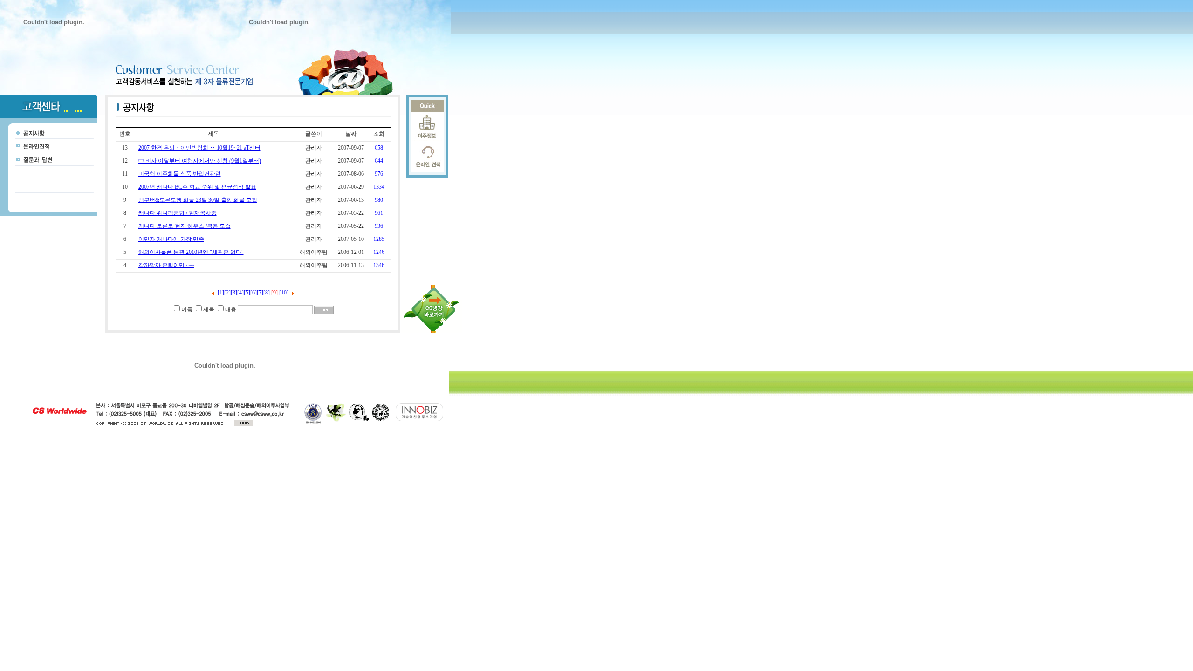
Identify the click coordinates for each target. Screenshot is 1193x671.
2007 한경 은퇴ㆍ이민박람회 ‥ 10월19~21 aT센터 (199, 147)
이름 (186, 309)
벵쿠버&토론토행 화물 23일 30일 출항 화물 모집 (197, 200)
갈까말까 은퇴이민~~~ (166, 265)
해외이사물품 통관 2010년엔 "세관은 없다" (191, 252)
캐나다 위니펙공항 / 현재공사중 (177, 213)
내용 (230, 309)
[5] (247, 292)
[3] (234, 292)
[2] (227, 292)
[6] (253, 292)
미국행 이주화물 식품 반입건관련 (179, 174)
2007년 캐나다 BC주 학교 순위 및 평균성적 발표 (197, 187)
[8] (266, 292)
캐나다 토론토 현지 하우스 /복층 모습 (184, 226)
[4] (240, 292)
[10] (283, 292)
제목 (208, 309)
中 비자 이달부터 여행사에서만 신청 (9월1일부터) (199, 160)
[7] (260, 292)
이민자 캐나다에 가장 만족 (171, 239)
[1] (221, 292)
